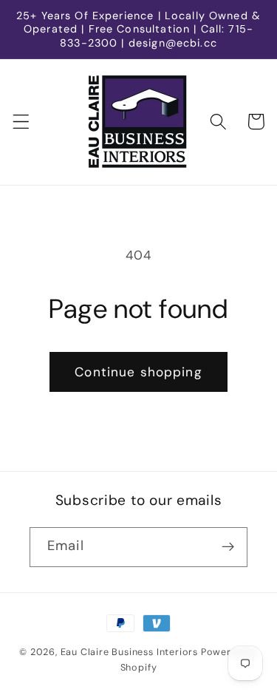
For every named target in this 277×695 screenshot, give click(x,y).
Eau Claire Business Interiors (129, 651)
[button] (21, 121)
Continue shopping (138, 372)
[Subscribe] (228, 547)
